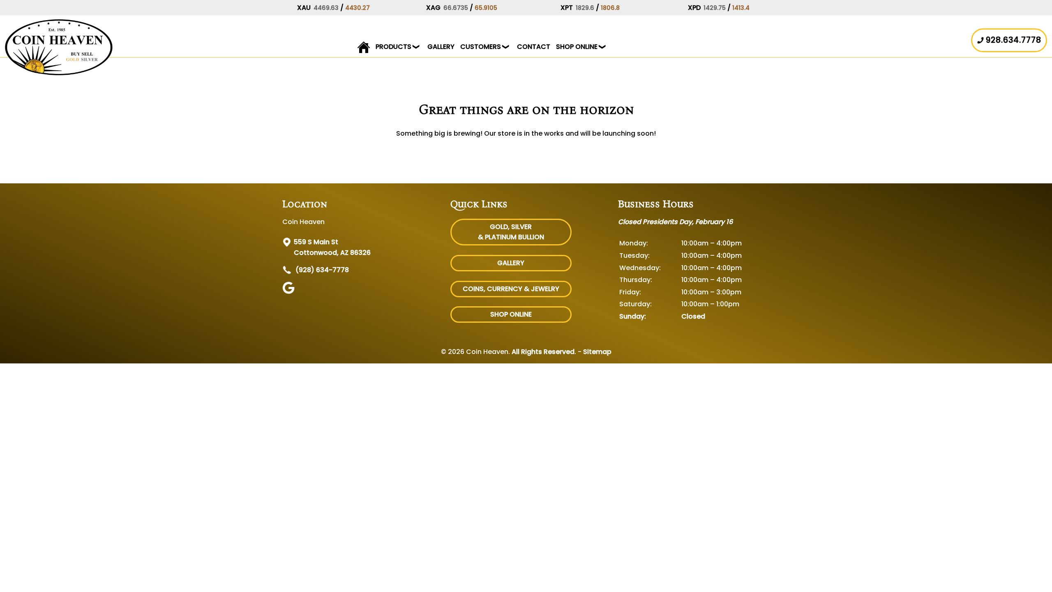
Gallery (440, 46)
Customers (480, 46)
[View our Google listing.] (289, 291)
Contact (533, 46)
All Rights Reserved (543, 351)
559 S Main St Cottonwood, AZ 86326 (332, 247)
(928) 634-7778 (321, 270)
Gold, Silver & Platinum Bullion (511, 232)
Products (393, 46)
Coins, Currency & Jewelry (511, 289)
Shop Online (577, 46)
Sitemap (597, 351)
